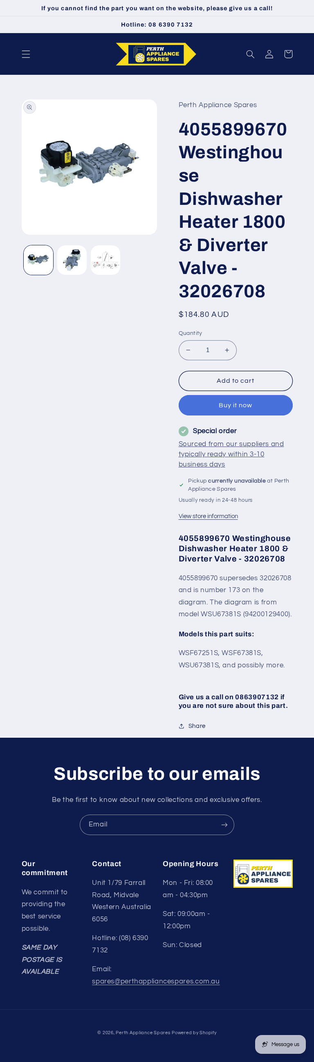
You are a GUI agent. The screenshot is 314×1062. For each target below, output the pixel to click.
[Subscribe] (224, 825)
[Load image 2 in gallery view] (72, 260)
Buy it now (236, 405)
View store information (208, 516)
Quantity (190, 333)
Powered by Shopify (194, 1033)
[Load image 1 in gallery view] (38, 260)
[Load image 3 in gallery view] (105, 260)
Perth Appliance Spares (143, 1033)
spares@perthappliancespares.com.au (156, 981)
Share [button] (197, 726)
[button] (25, 54)
